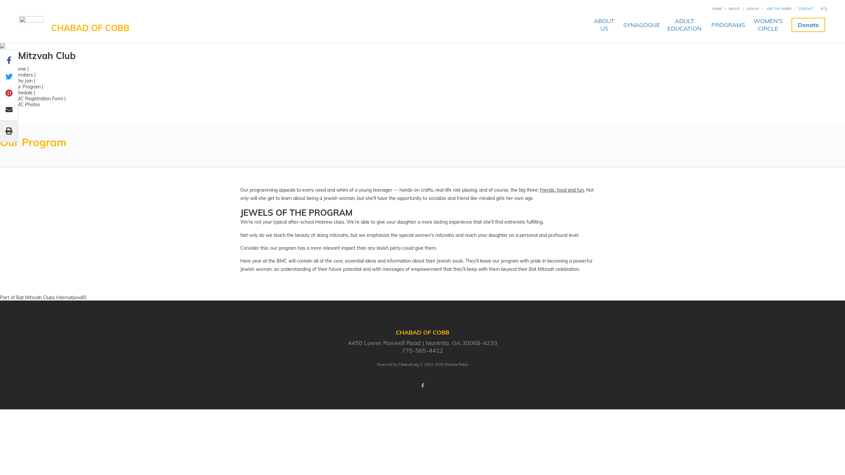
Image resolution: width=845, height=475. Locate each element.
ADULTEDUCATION (684, 24)
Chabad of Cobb (90, 27)
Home (717, 9)
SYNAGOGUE (641, 25)
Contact (806, 9)
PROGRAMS (728, 25)
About (734, 9)
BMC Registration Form (38, 99)
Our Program (27, 87)
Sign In (753, 9)
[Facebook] (422, 385)
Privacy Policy (456, 364)
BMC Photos (26, 105)
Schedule (23, 93)
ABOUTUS (604, 24)
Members (23, 75)
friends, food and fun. (562, 190)
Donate (808, 25)
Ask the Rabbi (779, 9)
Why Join (23, 81)
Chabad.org (408, 364)
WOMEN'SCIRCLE (768, 24)
